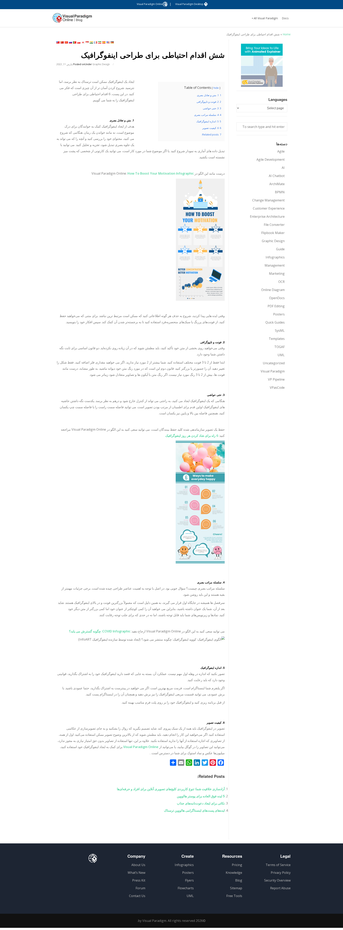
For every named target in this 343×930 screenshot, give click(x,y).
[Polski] (78, 42)
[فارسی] (99, 42)
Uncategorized (274, 363)
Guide (280, 249)
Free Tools (234, 896)
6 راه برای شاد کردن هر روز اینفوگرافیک (191, 435)
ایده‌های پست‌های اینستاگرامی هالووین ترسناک (194, 810)
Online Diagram (273, 290)
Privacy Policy (281, 872)
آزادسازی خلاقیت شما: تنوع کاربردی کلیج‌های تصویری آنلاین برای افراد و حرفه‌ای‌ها (171, 789)
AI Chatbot (277, 176)
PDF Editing (276, 306)
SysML (280, 330)
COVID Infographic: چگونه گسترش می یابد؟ (99, 631)
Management (275, 265)
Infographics (275, 257)
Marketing (277, 273)
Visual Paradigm (273, 371)
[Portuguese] (74, 42)
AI (283, 167)
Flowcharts (186, 888)
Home (287, 34)
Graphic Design (101, 64)
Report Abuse (280, 888)
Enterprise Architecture (267, 216)
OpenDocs (277, 298)
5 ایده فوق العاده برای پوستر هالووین (201, 796)
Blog (238, 880)
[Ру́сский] (70, 42)
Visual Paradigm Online (140, 747)
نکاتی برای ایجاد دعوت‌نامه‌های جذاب (201, 803)
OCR (281, 281)
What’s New (136, 872)
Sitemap (236, 888)
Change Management (268, 200)
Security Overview (277, 880)
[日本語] (83, 42)
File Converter (274, 224)
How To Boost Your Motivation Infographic (160, 173)
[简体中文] (62, 42)
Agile (281, 151)
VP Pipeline (276, 379)
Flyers (189, 880)
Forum (140, 888)
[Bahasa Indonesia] (87, 42)
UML (281, 355)
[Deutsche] (112, 42)
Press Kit (138, 880)
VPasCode (277, 387)
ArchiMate (277, 184)
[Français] (95, 42)
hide (216, 88)
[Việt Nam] (66, 42)
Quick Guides (275, 322)
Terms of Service (278, 865)
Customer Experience (269, 208)
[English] (108, 42)
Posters (279, 314)
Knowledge (234, 872)
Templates (277, 338)
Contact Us (137, 896)
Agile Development (270, 159)
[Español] (103, 42)
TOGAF (279, 347)
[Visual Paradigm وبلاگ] (72, 20)
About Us (138, 865)
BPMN (280, 192)
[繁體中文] (58, 42)
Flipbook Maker (273, 233)
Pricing (237, 865)
